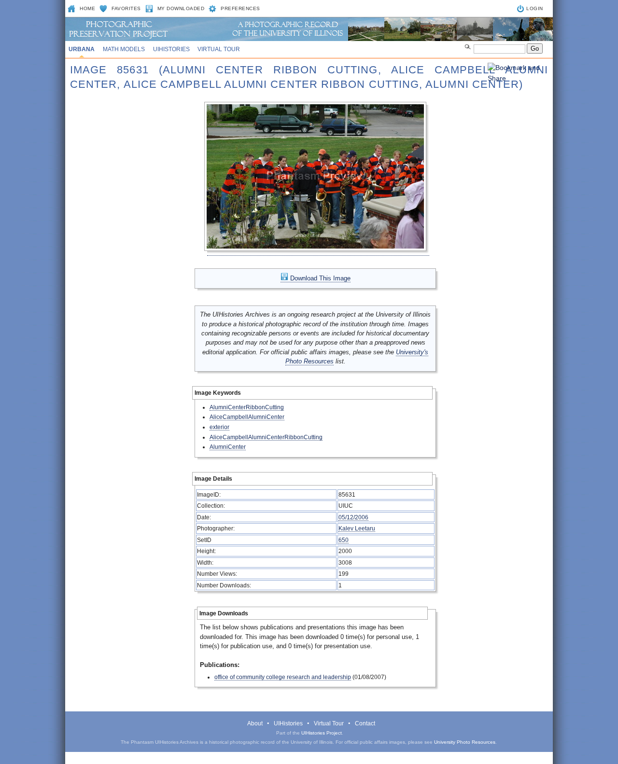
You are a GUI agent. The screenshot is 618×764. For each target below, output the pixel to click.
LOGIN (534, 8)
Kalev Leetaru (356, 528)
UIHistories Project (321, 733)
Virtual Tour (218, 49)
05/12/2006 (353, 517)
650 (343, 540)
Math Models (124, 49)
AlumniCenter (228, 447)
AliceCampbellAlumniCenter (247, 417)
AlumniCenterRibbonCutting (247, 407)
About (255, 723)
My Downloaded (181, 8)
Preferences (240, 8)
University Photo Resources (464, 742)
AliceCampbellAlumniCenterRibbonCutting (266, 437)
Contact (365, 723)
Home (87, 8)
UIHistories (171, 49)
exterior (219, 427)
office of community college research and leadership (282, 677)
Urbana (82, 49)
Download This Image (319, 278)
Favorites (126, 8)
